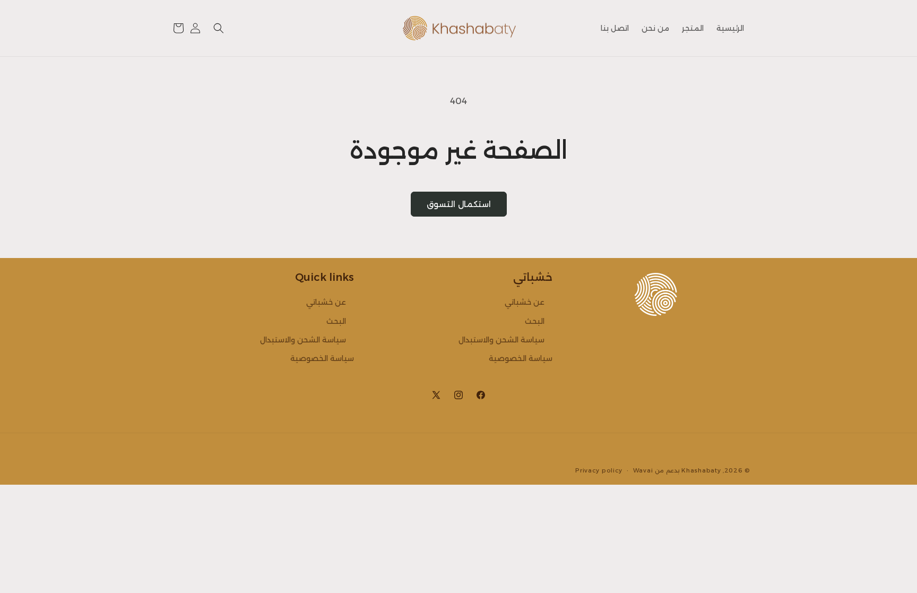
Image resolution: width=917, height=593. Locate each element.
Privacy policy (598, 470)
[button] (218, 28)
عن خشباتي (524, 302)
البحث (534, 321)
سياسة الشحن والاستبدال (501, 340)
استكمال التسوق (459, 204)
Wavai (643, 470)
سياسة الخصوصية (520, 358)
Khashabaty (701, 470)
